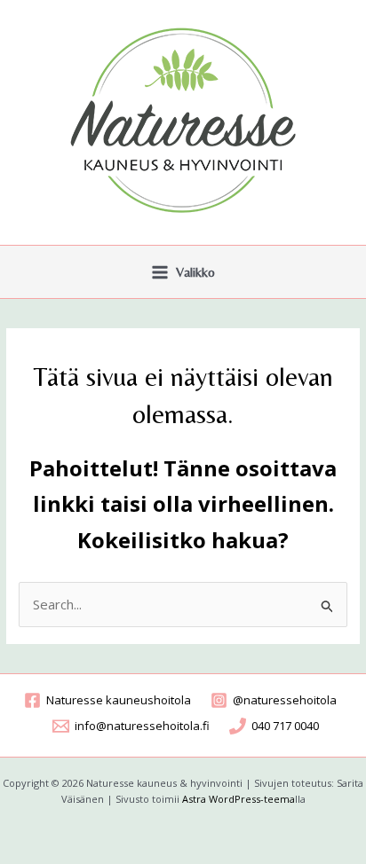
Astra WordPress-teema (238, 798)
